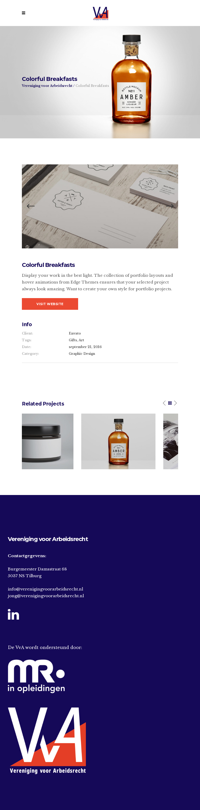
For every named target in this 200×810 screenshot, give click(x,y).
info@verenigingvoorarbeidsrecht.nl (45, 589)
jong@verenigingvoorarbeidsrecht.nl (46, 595)
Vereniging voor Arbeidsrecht (47, 85)
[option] (100, 206)
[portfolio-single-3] (100, 206)
